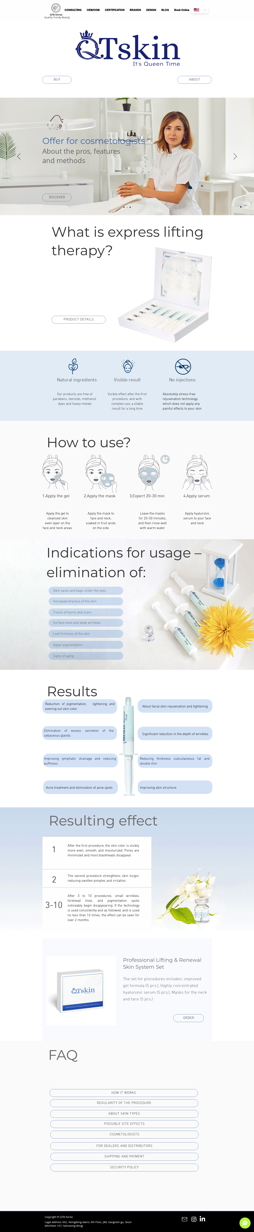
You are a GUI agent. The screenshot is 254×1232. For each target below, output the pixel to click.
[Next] (235, 156)
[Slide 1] (123, 207)
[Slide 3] (130, 207)
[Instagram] (194, 1219)
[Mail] (184, 1219)
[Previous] (18, 156)
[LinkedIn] (202, 1219)
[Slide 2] (127, 207)
